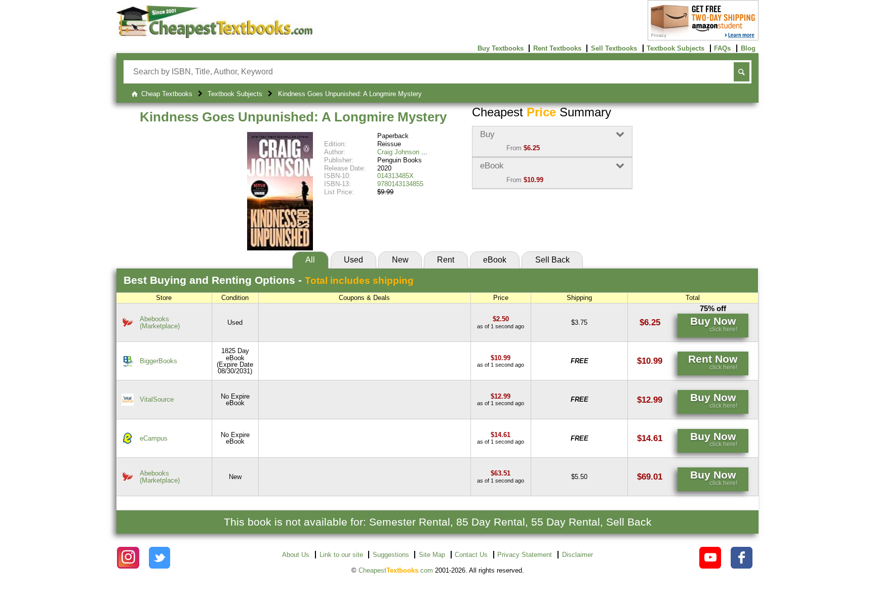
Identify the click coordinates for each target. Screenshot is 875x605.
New (400, 259)
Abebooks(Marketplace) (160, 322)
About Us (295, 554)
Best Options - (269, 280)
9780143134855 (400, 184)
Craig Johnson (398, 152)
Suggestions (391, 554)
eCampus (154, 438)
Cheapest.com (396, 570)
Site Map (432, 554)
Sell (552, 259)
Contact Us (471, 554)
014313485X (395, 176)
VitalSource (157, 399)
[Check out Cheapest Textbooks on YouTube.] (710, 558)
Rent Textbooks (557, 48)
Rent (445, 259)
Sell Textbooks (614, 48)
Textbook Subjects (675, 48)
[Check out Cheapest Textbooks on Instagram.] (128, 558)
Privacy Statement (524, 554)
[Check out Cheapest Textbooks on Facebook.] (741, 558)
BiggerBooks (158, 361)
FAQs (722, 48)
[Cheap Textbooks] (214, 35)
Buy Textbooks (501, 48)
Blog (748, 48)
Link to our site (341, 554)
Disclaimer (577, 554)
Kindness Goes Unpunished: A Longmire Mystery (293, 116)
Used (353, 259)
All (310, 259)
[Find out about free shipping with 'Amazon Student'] (703, 38)
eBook (494, 259)
